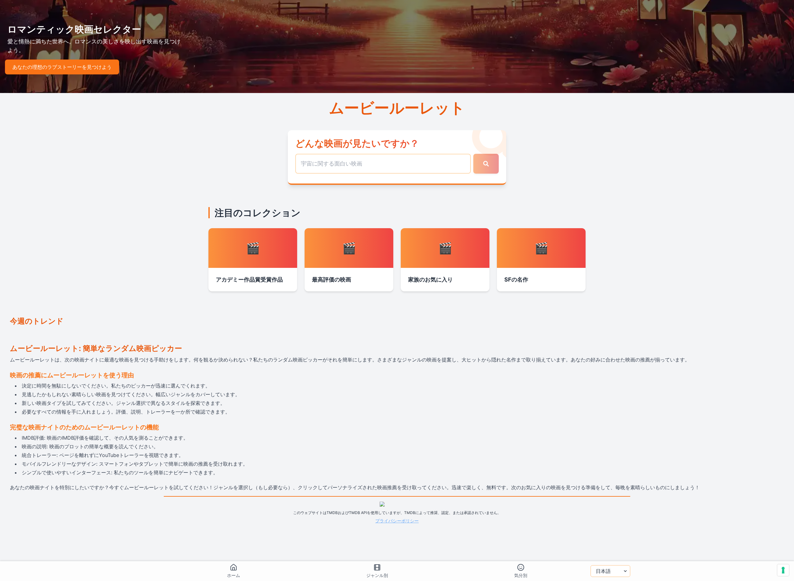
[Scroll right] (784, 333)
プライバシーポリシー (397, 520)
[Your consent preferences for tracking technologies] (783, 570)
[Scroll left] (10, 333)
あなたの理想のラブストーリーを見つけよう (62, 67)
